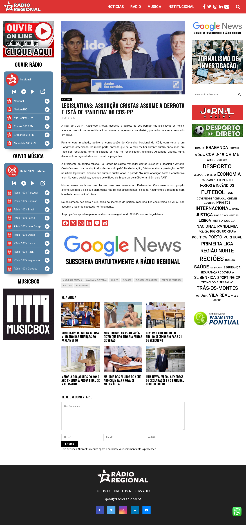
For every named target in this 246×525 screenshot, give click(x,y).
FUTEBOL (213, 192)
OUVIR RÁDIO (28, 64)
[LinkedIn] (221, 6)
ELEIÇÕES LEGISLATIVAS (146, 280)
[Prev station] (33, 92)
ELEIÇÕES (127, 280)
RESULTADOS (82, 285)
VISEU (234, 295)
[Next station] (14, 92)
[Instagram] (216, 6)
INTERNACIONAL (213, 208)
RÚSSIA (230, 260)
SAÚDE (201, 267)
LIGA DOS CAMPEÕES (226, 215)
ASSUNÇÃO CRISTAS (72, 280)
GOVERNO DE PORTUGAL (211, 198)
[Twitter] (210, 6)
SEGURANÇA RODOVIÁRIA (217, 272)
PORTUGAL (233, 237)
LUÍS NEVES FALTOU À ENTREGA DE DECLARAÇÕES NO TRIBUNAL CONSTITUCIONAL (165, 380)
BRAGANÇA (217, 147)
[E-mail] (227, 6)
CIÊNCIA (200, 155)
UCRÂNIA (201, 295)
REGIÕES (212, 258)
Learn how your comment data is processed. (131, 449)
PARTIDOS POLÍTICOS (172, 280)
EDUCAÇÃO (209, 180)
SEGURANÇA (232, 267)
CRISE (211, 160)
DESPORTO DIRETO (204, 174)
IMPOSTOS (223, 202)
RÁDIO (135, 6)
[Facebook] (205, 6)
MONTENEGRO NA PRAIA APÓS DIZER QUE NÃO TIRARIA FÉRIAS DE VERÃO (123, 337)
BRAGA (199, 148)
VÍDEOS (217, 300)
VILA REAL (219, 295)
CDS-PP (114, 280)
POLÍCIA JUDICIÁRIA (223, 231)
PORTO (215, 237)
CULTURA (222, 160)
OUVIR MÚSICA (28, 156)
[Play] (24, 92)
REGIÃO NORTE (217, 251)
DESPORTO (217, 166)
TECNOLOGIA (209, 282)
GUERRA (209, 202)
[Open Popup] (43, 92)
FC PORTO (225, 180)
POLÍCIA (203, 231)
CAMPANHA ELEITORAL (96, 280)
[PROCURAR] (239, 94)
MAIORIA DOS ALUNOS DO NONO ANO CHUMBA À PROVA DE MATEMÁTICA (122, 380)
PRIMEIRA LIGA (217, 244)
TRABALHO (226, 282)
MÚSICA (154, 6)
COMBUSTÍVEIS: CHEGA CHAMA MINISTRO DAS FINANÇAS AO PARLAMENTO (80, 337)
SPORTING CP (228, 277)
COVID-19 (215, 154)
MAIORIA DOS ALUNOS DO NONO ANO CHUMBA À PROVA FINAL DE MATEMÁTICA (80, 380)
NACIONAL (66, 99)
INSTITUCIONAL (181, 6)
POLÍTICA (67, 285)
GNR (230, 193)
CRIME (232, 154)
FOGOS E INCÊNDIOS (217, 185)
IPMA (235, 209)
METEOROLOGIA (224, 220)
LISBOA (205, 221)
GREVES (232, 198)
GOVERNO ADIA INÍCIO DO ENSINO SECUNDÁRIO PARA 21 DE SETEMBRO (164, 337)
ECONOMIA (229, 174)
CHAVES (234, 148)
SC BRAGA (216, 267)
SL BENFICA (205, 277)
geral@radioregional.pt (123, 499)
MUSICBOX (28, 281)
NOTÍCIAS (116, 6)
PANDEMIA (227, 226)
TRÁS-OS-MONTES (217, 288)
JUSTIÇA (204, 214)
